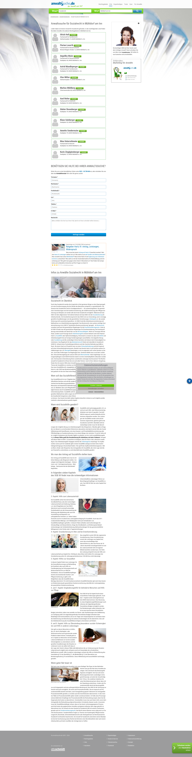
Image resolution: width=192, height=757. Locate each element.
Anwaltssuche (54, 17)
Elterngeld (67, 350)
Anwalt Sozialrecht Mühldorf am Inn (80, 17)
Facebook (111, 745)
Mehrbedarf (70, 256)
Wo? (96, 10)
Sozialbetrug (58, 340)
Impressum (131, 735)
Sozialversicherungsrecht (68, 710)
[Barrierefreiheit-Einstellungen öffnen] (189, 381)
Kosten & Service (113, 739)
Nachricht (54, 217)
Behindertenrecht (77, 342)
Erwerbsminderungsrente (92, 327)
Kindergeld (92, 319)
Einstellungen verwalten (96, 388)
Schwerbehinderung (87, 346)
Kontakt (73, 35)
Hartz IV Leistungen (60, 254)
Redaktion (131, 745)
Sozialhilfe (59, 336)
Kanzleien (87, 745)
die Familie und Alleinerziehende (95, 254)
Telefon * (54, 204)
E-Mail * (53, 211)
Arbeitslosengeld (78, 333)
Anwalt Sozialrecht (64, 17)
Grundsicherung (97, 315)
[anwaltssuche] (67, 7)
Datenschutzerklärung (133, 739)
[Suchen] (137, 11)
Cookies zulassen (96, 385)
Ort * (52, 197)
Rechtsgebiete (103, 4)
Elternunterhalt (85, 354)
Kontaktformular (126, 52)
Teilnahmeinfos (112, 742)
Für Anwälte (138, 4)
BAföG (101, 336)
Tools (126, 4)
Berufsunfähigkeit (83, 331)
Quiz (131, 4)
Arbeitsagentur (86, 441)
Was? (55, 10)
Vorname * (54, 177)
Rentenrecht (100, 325)
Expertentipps (118, 4)
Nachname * (55, 184)
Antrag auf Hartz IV (84, 252)
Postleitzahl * (55, 190)
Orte (110, 4)
